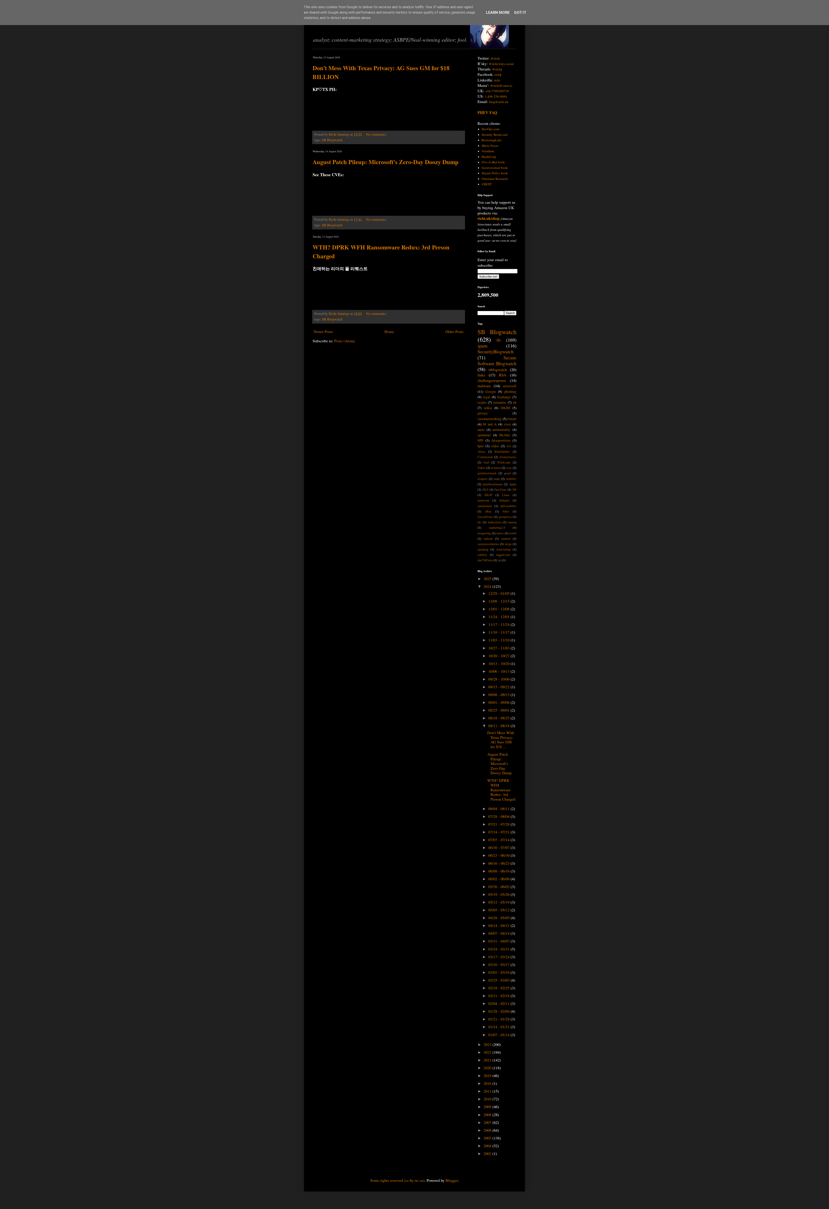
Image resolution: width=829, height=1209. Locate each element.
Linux (505, 495)
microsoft (509, 386)
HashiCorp (489, 156)
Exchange (504, 397)
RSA (502, 375)
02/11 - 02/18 (499, 995)
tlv (499, 340)
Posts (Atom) (344, 340)
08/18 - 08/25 (499, 717)
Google (491, 391)
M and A (490, 424)
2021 (488, 1060)
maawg (512, 522)
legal (486, 397)
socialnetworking (490, 418)
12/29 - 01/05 (499, 593)
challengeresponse (492, 380)
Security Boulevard (495, 134)
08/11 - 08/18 (499, 725)
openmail (484, 435)
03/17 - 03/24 (499, 956)
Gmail (511, 418)
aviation (496, 468)
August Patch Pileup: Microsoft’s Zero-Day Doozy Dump (386, 161)
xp (499, 560)
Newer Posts (323, 331)
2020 (488, 1067)
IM (514, 489)
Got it (520, 12)
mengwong (484, 533)
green (507, 473)
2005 (488, 1138)
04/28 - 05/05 (499, 917)
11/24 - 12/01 (499, 616)
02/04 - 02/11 (499, 1003)
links (481, 375)
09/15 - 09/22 (499, 686)
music (500, 533)
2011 (488, 1091)
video (495, 446)
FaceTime (500, 489)
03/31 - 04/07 (499, 941)
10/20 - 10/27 (499, 655)
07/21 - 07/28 (499, 824)
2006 (488, 1130)
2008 (488, 1114)
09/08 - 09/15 (499, 694)
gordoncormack (487, 473)
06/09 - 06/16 (499, 871)
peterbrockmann (492, 484)
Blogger (452, 1180)
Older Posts (454, 331)
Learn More (498, 12)
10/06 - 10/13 (499, 671)
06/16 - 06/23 (499, 863)
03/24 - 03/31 (499, 949)
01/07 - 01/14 (499, 1034)
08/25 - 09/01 (499, 710)
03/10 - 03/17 (499, 964)
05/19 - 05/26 (499, 894)
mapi (497, 479)
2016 (488, 1083)
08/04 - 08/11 (499, 808)
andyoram (483, 500)
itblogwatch (498, 369)
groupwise (505, 517)
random (505, 538)
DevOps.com (490, 129)
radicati (488, 538)
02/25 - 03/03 (499, 980)
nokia (488, 407)
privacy (483, 413)
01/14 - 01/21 (499, 1026)
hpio (481, 446)
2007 (488, 1122)
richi (497, 80)
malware (484, 385)
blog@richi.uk (498, 102)
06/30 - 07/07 (499, 847)
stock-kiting (503, 549)
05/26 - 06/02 (499, 886)
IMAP (488, 495)
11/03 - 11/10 (499, 640)
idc (479, 522)
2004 (488, 1145)
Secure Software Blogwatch (497, 360)
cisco (507, 424)
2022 (488, 1052)
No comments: (377, 134)
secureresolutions (488, 544)
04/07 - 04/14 (499, 933)
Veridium (488, 151)
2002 (488, 1153)
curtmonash (485, 506)
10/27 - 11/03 (499, 648)
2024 (488, 586)
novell (512, 533)
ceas (509, 468)
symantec (499, 402)
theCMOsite (485, 560)
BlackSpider (502, 451)
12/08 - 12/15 (499, 601)
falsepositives (501, 440)
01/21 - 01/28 (499, 1019)
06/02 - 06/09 (499, 878)
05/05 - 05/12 (499, 909)
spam (482, 346)
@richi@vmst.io (501, 85)
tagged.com (503, 555)
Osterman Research (495, 178)
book (493, 162)
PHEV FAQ (487, 112)
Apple (512, 484)
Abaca (481, 451)
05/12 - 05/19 (499, 902)
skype (508, 544)
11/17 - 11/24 (499, 624)
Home (389, 331)
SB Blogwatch (332, 140)
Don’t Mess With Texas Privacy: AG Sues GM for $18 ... (500, 739)
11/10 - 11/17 (499, 632)
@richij (497, 69)
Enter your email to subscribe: (493, 262)
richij (498, 74)
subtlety (482, 555)
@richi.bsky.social (501, 64)
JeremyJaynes (507, 457)
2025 (488, 578)
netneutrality (501, 429)
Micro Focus (490, 145)
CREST (487, 184)
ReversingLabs (492, 140)
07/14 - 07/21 (499, 832)
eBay (488, 511)
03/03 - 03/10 (499, 972)
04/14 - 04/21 (499, 925)
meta (481, 429)
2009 (488, 1106)
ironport (482, 479)
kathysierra (495, 522)
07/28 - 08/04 (499, 816)
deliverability (508, 506)
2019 (488, 1075)
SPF (480, 440)
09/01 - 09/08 (499, 702)
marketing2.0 (497, 527)
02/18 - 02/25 (499, 987)
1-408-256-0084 (496, 96)
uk (514, 402)
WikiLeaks (504, 462)
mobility (511, 479)
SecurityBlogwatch (496, 351)
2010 (488, 1098)
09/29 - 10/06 (499, 679)
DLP (485, 489)
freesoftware (485, 517)
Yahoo (481, 468)
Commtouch (485, 457)
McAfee (504, 435)
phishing (510, 391)
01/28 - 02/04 (499, 1011)
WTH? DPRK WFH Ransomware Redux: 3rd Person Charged (501, 789)
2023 (488, 1044)
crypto (482, 402)
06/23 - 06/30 (499, 855)
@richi (495, 58)
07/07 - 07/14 (499, 839)
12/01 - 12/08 (499, 608)
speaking (483, 549)
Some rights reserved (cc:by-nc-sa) (397, 1180)
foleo (506, 511)
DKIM (505, 407)
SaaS (486, 462)
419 (508, 446)
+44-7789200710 (497, 91)
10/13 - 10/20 (499, 663)
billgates (504, 500)
